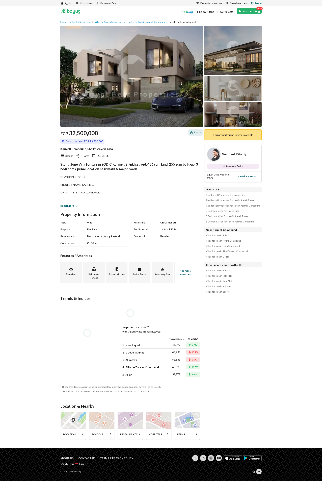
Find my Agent (205, 11)
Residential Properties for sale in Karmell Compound (233, 205)
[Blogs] (187, 11)
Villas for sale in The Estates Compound (227, 251)
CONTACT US (86, 458)
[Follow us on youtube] (219, 460)
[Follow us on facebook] (195, 460)
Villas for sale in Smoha (218, 270)
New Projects (225, 11)
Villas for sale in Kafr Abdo (219, 281)
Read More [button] (67, 205)
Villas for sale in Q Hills (217, 256)
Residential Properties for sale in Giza (225, 195)
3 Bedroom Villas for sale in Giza (222, 211)
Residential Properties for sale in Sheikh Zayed (230, 200)
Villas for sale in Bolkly (217, 291)
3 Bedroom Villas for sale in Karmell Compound (230, 221)
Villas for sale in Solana (217, 235)
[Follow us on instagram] (211, 460)
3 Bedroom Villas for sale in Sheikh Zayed (227, 216)
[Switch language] (65, 3)
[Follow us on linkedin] (203, 460)
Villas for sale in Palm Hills (219, 275)
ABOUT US (67, 458)
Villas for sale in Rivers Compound (223, 240)
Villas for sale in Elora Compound (223, 246)
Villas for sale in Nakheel (218, 286)
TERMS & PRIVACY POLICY (116, 458)
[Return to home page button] (70, 11)
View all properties (247, 176)
